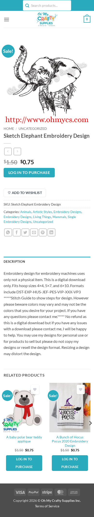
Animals (25, 212)
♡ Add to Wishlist (25, 193)
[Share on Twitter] (25, 232)
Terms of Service (47, 506)
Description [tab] (14, 261)
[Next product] (8, 151)
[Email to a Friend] (34, 232)
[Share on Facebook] (17, 232)
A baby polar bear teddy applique (24, 439)
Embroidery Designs (67, 212)
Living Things (42, 217)
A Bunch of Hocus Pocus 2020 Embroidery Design (70, 441)
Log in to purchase (29, 172)
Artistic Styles (42, 212)
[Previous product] (17, 151)
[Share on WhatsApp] (8, 232)
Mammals (59, 217)
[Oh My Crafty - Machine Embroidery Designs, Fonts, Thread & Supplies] (46, 19)
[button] (6, 19)
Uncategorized (33, 129)
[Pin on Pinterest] (43, 232)
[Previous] (4, 432)
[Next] (90, 432)
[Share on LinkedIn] (51, 232)
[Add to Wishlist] (35, 389)
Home (9, 129)
